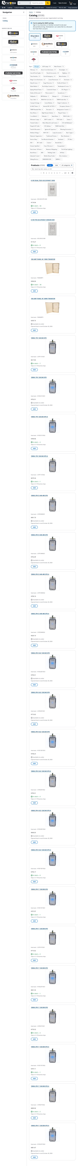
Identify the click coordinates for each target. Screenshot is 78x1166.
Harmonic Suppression (36, 136)
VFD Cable (60, 119)
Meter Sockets (64, 76)
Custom (49, 142)
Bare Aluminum (65, 136)
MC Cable (40, 142)
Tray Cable (34, 99)
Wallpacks (33, 96)
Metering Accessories (66, 129)
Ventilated (61, 139)
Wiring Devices (34, 159)
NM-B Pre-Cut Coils (47, 99)
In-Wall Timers (35, 106)
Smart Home (56, 116)
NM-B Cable (67, 116)
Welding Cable (52, 152)
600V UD (46, 132)
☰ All (3, 7)
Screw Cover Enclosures (48, 70)
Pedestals (45, 116)
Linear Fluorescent (55, 79)
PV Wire (70, 139)
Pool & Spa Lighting (67, 149)
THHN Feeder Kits (62, 99)
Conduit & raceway (51, 7)
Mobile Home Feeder (50, 156)
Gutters (69, 119)
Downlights (63, 70)
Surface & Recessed (36, 93)
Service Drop (34, 139)
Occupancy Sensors (66, 106)
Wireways (34, 70)
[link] (38, 12)
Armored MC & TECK (49, 106)
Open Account (62, 3)
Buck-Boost (34, 152)
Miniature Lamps (35, 119)
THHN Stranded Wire (36, 109)
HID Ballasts (45, 96)
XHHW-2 (58, 159)
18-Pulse (63, 152)
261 (65, 173)
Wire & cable (62, 7)
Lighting (10, 7)
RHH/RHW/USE (47, 159)
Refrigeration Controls (63, 109)
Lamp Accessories (58, 132)
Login (54, 3)
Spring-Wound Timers (36, 89)
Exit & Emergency (50, 76)
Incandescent (62, 93)
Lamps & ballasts (19, 7)
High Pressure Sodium (48, 113)
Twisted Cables (34, 123)
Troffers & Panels (62, 83)
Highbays (66, 73)
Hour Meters (34, 113)
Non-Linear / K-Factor (36, 149)
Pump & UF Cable (35, 126)
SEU (32, 142)
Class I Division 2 (49, 146)
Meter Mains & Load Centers (51, 123)
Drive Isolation (63, 156)
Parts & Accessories (53, 73)
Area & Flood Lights (36, 73)
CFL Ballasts (48, 126)
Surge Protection (48, 83)
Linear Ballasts (49, 103)
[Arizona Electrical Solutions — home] (9, 3)
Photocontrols (50, 93)
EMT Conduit (48, 119)
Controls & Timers (52, 89)
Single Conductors (63, 103)
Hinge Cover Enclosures (37, 79)
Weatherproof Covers (64, 86)
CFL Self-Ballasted (67, 123)
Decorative (50, 109)
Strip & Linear (35, 83)
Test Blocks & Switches (48, 139)
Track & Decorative (36, 129)
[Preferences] (72, 172)
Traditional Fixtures (52, 136)
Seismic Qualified (35, 146)
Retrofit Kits (59, 142)
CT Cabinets (66, 96)
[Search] (47, 3)
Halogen (55, 96)
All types (36, 66)
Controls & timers (39, 7)
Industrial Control (35, 156)
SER (42, 152)
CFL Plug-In (65, 89)
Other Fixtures (59, 66)
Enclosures (29, 7)
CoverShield (34, 116)
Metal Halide (34, 86)
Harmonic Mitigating (52, 149)
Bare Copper (70, 132)
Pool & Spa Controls (48, 86)
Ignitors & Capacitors (51, 129)
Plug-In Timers (63, 113)
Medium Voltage (35, 132)
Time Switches (35, 76)
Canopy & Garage (35, 103)
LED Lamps (46, 66)
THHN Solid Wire (60, 126)
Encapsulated (61, 146)
